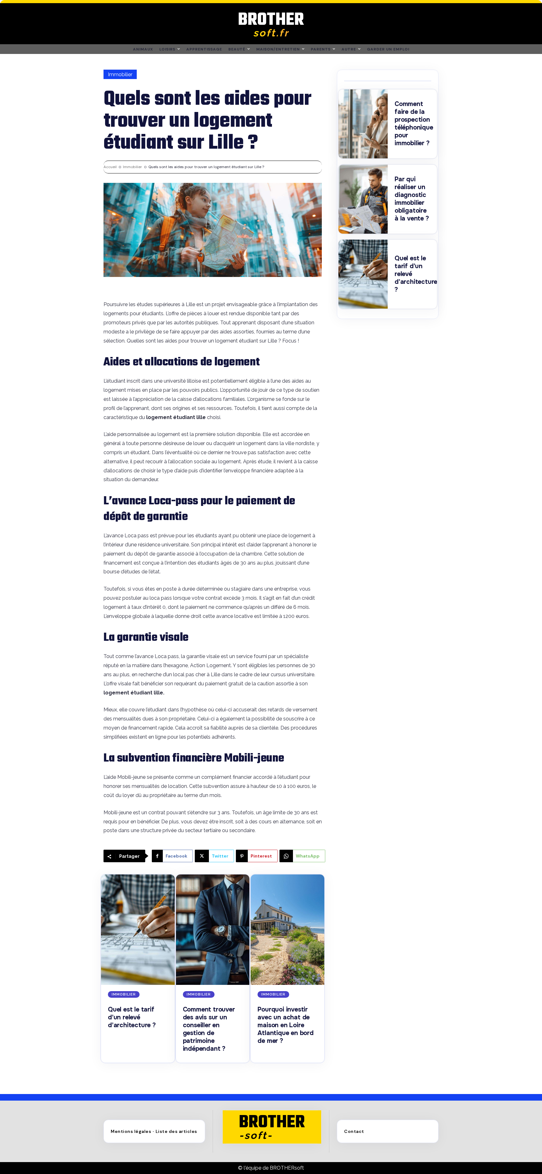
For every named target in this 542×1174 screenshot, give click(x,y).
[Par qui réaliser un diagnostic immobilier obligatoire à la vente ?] (363, 199)
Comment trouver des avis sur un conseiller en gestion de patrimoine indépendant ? (209, 1029)
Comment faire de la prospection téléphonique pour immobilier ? (414, 123)
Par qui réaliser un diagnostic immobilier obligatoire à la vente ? (412, 198)
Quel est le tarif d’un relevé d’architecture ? (132, 1017)
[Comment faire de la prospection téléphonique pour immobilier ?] (363, 123)
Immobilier (120, 74)
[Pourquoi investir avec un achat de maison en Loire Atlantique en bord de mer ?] (287, 929)
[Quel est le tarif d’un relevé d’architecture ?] (138, 929)
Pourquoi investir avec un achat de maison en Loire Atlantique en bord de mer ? (285, 1025)
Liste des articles (176, 1131)
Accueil (110, 166)
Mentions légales (131, 1131)
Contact (354, 1131)
